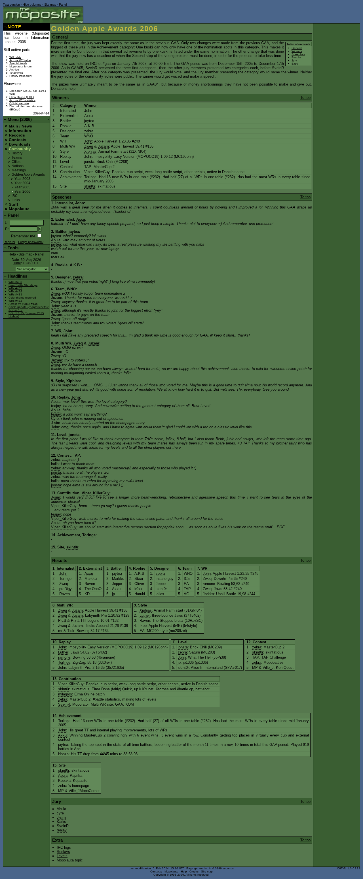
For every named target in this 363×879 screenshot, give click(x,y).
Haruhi (139, 594)
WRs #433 (15, 294)
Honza (63, 754)
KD (87, 594)
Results (296, 57)
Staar (138, 578)
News (27, 126)
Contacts (156, 871)
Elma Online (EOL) (21, 97)
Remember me (23, 236)
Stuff (13, 204)
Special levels (18, 63)
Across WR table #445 (23, 303)
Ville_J (268, 667)
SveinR (91, 68)
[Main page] (43, 15)
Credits (194, 871)
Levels (62, 856)
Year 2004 (22, 183)
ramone (209, 584)
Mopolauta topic (70, 860)
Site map (50, 4)
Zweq (88, 146)
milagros (65, 694)
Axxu (88, 116)
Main (13, 126)
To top (305, 97)
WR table (15, 57)
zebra (88, 131)
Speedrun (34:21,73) (23, 90)
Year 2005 (22, 187)
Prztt (62, 620)
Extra (295, 63)
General (297, 48)
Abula (55, 240)
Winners (297, 51)
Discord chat (17, 106)
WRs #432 (15, 300)
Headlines (17, 276)
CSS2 (356, 868)
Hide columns (32, 4)
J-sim (55, 423)
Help (12, 254)
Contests (17, 139)
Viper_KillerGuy (97, 172)
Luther (145, 615)
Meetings (19, 170)
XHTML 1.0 (344, 868)
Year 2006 (22, 191)
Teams (17, 157)
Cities (16, 161)
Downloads (20, 144)
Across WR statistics (22, 100)
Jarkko (208, 594)
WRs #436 (15, 282)
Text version (11, 4)
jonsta (89, 161)
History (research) (20, 75)
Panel (63, 4)
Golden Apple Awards (28, 174)
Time (17, 263)
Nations (18, 166)
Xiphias (90, 151)
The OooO (93, 589)
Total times (16, 72)
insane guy (165, 578)
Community (20, 148)
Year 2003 (22, 178)
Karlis (61, 822)
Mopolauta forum (20, 66)
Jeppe (117, 584)
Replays (63, 852)
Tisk (70, 631)
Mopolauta (19, 209)
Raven (64, 594)
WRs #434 (15, 291)
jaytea (89, 121)
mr (60, 631)
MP (255, 667)
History (17, 153)
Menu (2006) (20, 119)
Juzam (103, 146)
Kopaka (64, 780)
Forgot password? (30, 242)
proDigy (65, 589)
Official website (19, 103)
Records (17, 135)
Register (9, 242)
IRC (15, 195)
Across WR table (20, 60)
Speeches (298, 54)
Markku (91, 578)
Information (20, 130)
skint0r (89, 186)
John (88, 110)
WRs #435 (15, 288)
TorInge (90, 177)
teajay (56, 406)
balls (55, 464)
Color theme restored (22, 297)
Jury (294, 60)
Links (16, 200)
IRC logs (64, 847)
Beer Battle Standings (23, 285)
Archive (14, 69)
